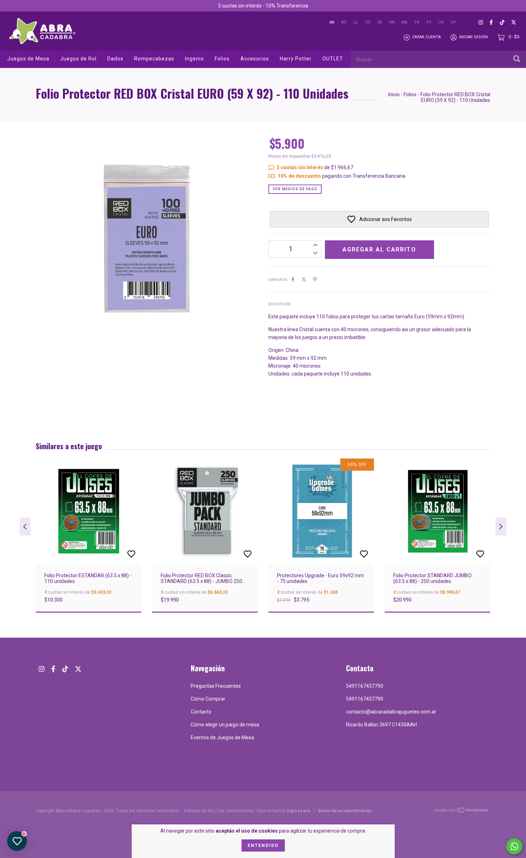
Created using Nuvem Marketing (321, 143)
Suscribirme (321, 118)
